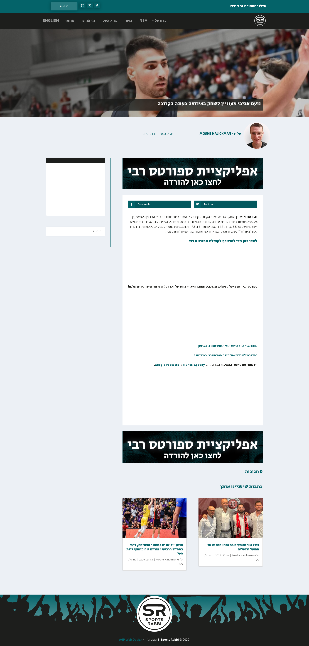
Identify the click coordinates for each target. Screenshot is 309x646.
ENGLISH (51, 21)
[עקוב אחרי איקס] (90, 5)
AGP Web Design (131, 640)
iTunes (188, 365)
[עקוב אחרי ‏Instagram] (82, 5)
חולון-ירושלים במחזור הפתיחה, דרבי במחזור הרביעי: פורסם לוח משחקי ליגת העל (154, 549)
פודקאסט (109, 21)
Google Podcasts (167, 365)
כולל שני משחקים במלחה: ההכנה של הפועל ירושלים (233, 547)
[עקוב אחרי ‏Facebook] (97, 5)
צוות (70, 21)
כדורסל (160, 21)
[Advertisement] (79, 189)
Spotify (199, 365)
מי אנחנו (88, 21)
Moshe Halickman (215, 133)
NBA (143, 21)
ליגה (144, 134)
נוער (128, 21)
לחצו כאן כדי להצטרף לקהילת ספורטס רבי (223, 241)
